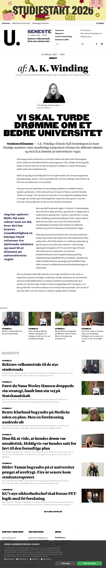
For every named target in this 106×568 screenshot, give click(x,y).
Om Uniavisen (86, 30)
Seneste (39, 31)
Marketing (47, 559)
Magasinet (59, 33)
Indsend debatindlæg (63, 36)
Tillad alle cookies (89, 563)
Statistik (35, 559)
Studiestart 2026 (62, 40)
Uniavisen (6, 23)
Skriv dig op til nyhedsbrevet (91, 33)
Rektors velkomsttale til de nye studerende (39, 40)
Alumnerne (59, 30)
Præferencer (23, 559)
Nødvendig (10, 559)
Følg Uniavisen (86, 36)
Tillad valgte (65, 563)
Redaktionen (60, 537)
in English (100, 23)
